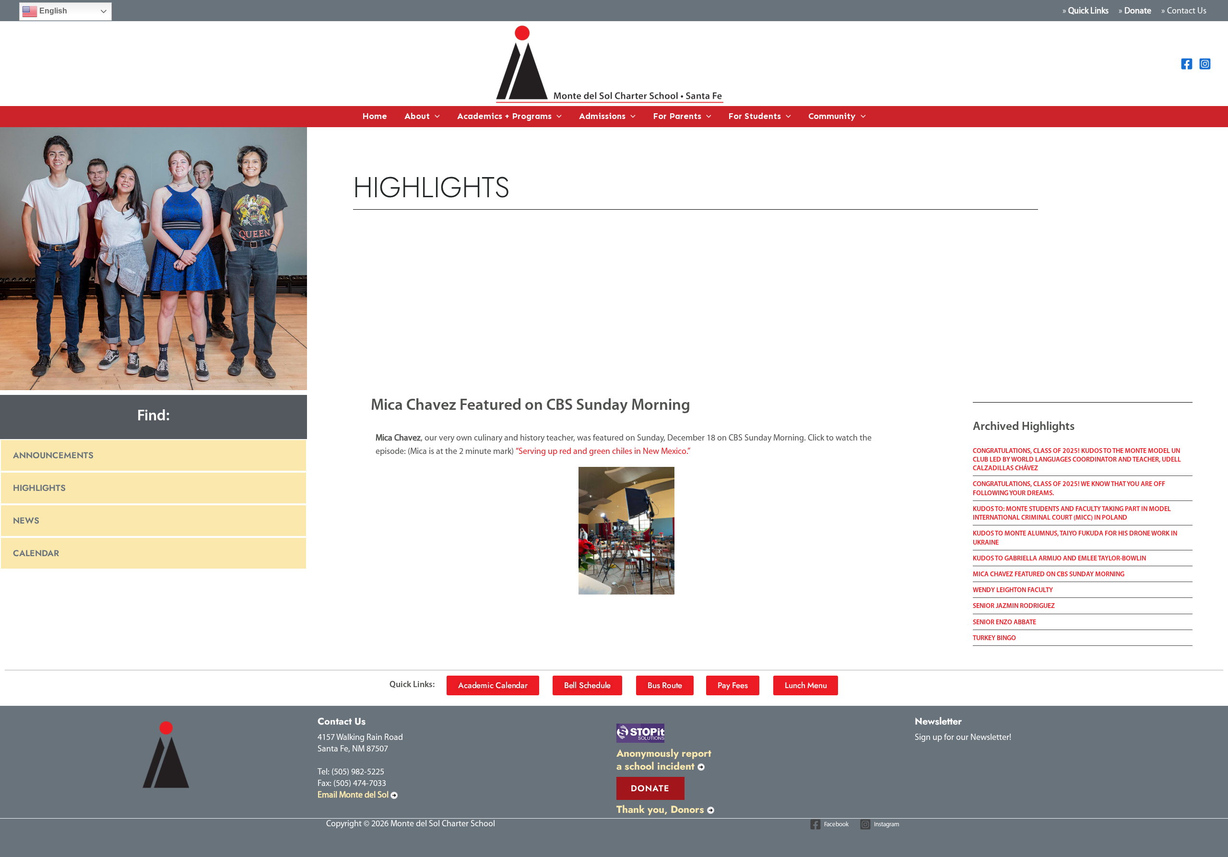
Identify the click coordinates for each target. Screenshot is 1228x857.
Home (374, 116)
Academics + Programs (504, 116)
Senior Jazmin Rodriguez (1014, 606)
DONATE (650, 788)
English (52, 11)
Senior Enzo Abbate (1004, 622)
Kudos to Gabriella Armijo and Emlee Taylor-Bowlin (1059, 558)
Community (832, 116)
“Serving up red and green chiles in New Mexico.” (603, 452)
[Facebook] (1187, 64)
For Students (754, 116)
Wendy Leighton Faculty (1013, 590)
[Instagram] (1205, 64)
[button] (435, 117)
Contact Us (1186, 11)
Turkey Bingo (994, 638)
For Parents (677, 116)
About (417, 116)
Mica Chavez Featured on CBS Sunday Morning (1048, 574)
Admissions (602, 116)
